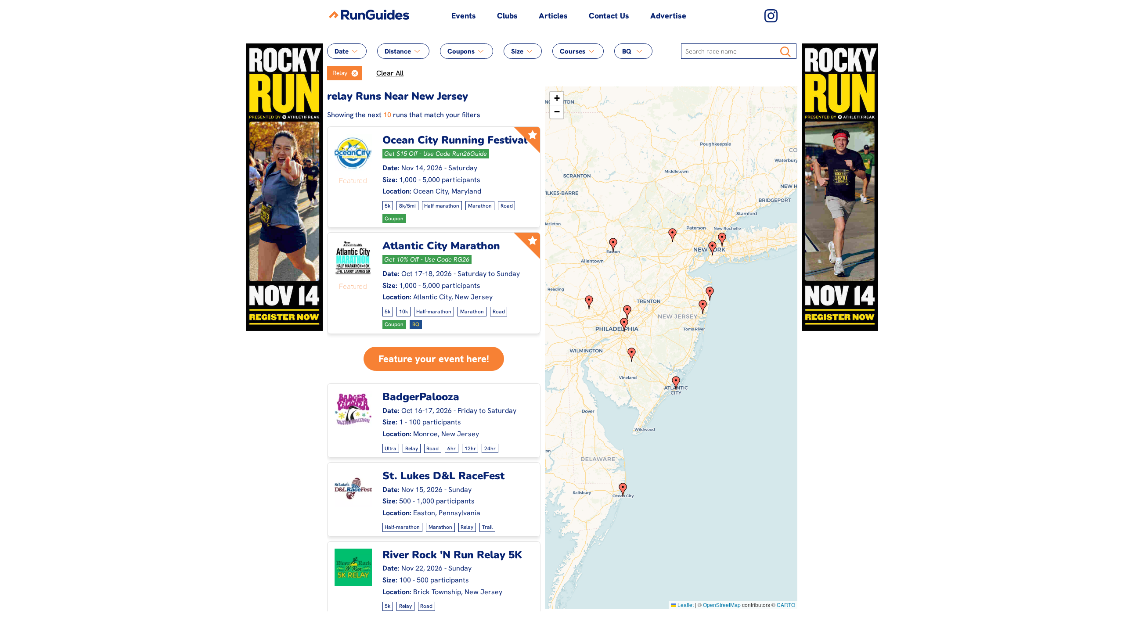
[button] (354, 73)
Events (463, 16)
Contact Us (609, 16)
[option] (337, 73)
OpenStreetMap (722, 604)
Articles (553, 16)
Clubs (507, 16)
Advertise (668, 16)
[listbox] (344, 73)
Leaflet (685, 604)
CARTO (786, 604)
